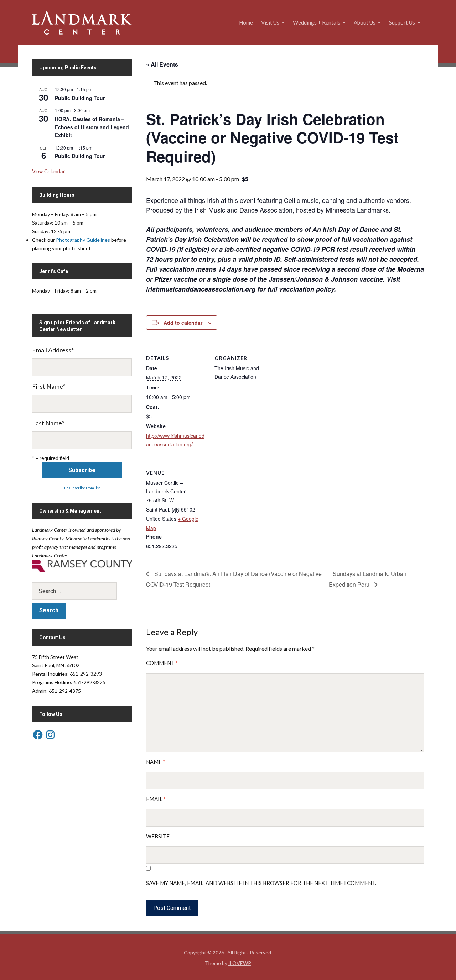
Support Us (402, 22)
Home (246, 22)
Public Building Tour (80, 97)
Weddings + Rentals (316, 22)
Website (158, 836)
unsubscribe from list (82, 488)
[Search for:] (82, 591)
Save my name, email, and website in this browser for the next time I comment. (261, 883)
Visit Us (270, 22)
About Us (364, 22)
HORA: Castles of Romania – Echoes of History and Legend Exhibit (92, 126)
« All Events (162, 64)
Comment (162, 663)
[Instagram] (50, 734)
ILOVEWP (239, 963)
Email (156, 799)
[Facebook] (37, 734)
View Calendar (48, 171)
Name (155, 762)
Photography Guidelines (83, 240)
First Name (48, 386)
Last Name (48, 423)
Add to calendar (183, 322)
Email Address (53, 350)
